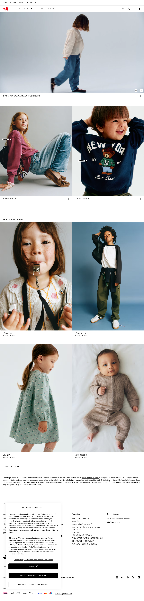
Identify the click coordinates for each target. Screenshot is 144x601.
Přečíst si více (113, 522)
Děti (33, 9)
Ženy (17, 9)
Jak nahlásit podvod (82, 535)
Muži (26, 9)
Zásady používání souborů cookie (88, 538)
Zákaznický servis (80, 519)
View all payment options (63, 594)
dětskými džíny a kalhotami (64, 480)
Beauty (50, 9)
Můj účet (76, 521)
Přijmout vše (33, 566)
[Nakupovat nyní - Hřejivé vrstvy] (140, 198)
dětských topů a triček (90, 478)
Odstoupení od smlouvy (83, 541)
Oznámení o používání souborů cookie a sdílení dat (33, 560)
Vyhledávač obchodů (82, 524)
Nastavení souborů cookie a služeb (33, 584)
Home (41, 9)
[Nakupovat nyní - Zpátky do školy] (68, 198)
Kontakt (76, 532)
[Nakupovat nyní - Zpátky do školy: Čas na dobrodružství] (140, 96)
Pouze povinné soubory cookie (33, 575)
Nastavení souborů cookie (84, 544)
